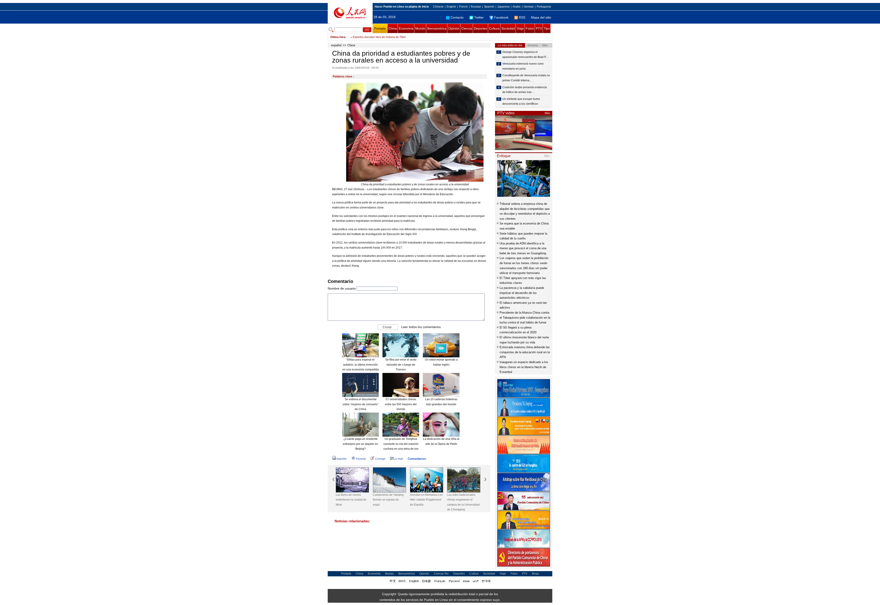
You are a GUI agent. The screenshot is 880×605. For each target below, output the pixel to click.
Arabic (517, 6)
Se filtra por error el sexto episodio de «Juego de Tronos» (400, 364)
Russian (476, 6)
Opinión (453, 28)
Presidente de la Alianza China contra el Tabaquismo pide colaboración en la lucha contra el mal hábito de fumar (525, 317)
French (463, 6)
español (336, 45)
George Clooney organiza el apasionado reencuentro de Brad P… (525, 54)
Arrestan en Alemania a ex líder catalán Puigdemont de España (426, 499)
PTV (539, 28)
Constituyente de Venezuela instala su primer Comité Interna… (526, 78)
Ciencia (466, 28)
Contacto (457, 17)
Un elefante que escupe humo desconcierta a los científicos (521, 101)
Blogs (535, 573)
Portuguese (544, 6)
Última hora (337, 37)
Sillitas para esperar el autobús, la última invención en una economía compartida (360, 364)
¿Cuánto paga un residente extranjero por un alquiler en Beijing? (360, 443)
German (529, 6)
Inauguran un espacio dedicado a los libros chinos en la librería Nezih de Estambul (524, 367)
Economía (406, 28)
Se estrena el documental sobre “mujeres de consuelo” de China (360, 404)
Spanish (489, 6)
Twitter (479, 17)
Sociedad (508, 28)
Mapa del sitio (541, 17)
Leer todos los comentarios (421, 327)
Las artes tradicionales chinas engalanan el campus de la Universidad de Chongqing (463, 502)
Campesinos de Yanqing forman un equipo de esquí (388, 499)
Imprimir (342, 458)
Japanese (503, 6)
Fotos (530, 28)
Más (547, 113)
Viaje (520, 28)
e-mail (399, 458)
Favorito (361, 458)
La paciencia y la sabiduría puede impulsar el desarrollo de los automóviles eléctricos (522, 292)
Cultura (494, 28)
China (392, 28)
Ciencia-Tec (441, 573)
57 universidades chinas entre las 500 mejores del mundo (401, 404)
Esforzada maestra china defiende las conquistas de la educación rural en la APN (525, 352)
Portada (380, 28)
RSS (522, 17)
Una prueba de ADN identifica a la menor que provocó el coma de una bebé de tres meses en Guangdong (523, 248)
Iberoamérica (436, 28)
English (451, 6)
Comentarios (417, 458)
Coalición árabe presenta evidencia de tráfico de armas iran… (524, 90)
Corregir (380, 458)
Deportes (480, 28)
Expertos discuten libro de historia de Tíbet (379, 37)
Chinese (438, 6)
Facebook (501, 17)
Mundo (420, 28)
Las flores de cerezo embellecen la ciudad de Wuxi (351, 499)
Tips (547, 28)
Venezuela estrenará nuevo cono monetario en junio (523, 66)
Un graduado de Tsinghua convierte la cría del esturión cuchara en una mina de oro (400, 443)
